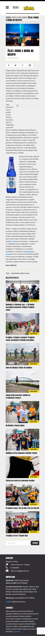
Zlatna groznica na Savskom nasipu (20, 480)
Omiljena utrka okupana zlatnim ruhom (21, 453)
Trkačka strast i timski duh (17, 535)
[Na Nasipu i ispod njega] (22, 412)
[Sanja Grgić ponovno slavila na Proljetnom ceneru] (22, 382)
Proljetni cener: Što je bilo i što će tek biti (22, 508)
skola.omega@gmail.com (20, 571)
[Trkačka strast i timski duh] (22, 522)
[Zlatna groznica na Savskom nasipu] (22, 467)
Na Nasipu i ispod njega (15, 425)
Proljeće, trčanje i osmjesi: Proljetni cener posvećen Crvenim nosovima (20, 338)
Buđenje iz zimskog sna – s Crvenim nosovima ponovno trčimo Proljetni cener (20, 307)
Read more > (34, 301)
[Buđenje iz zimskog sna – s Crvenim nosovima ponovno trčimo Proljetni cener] (22, 291)
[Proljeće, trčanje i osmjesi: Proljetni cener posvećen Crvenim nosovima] (22, 324)
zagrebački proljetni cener (20, 273)
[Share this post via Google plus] (22, 65)
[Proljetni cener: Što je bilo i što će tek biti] (22, 494)
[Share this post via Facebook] (9, 65)
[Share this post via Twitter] (15, 65)
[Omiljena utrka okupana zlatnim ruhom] (22, 439)
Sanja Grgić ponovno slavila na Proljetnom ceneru (18, 396)
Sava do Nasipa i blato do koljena (19, 367)
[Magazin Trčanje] (29, 8)
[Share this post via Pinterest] (29, 65)
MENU (16, 7)
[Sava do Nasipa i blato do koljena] (22, 354)
